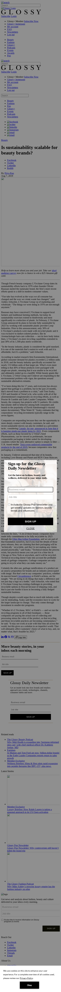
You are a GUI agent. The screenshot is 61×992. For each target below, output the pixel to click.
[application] (30, 979)
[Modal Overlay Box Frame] (30, 496)
